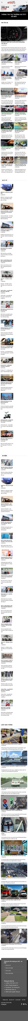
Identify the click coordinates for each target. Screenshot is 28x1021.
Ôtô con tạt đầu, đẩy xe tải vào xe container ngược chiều (6, 96)
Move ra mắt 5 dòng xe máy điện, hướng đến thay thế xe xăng (6, 261)
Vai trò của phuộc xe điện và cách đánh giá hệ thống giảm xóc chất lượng (7, 661)
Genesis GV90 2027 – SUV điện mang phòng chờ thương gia (7, 211)
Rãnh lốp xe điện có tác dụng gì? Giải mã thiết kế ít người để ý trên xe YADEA (7, 679)
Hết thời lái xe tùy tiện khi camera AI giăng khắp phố (11, 810)
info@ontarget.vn (13, 985)
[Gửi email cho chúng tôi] (23, 1004)
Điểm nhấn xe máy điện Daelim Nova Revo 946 (7, 310)
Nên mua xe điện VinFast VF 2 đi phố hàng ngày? (7, 439)
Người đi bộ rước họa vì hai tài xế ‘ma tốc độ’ (20, 62)
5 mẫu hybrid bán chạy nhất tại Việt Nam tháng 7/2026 (6, 131)
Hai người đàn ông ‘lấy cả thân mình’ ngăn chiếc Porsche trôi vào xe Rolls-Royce (20, 131)
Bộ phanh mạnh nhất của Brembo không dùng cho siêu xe (13, 42)
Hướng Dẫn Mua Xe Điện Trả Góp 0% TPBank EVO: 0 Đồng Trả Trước (7, 558)
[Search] (26, 2)
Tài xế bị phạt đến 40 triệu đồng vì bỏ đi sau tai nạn (11, 944)
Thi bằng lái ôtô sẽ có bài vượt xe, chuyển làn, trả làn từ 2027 (13, 766)
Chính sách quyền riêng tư (13, 991)
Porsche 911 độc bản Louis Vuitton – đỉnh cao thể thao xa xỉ (7, 165)
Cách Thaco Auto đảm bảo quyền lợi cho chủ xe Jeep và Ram (21, 148)
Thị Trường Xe (16, 987)
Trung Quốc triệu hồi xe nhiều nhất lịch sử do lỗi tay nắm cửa (6, 62)
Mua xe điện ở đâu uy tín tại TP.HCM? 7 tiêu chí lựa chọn (6, 541)
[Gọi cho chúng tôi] (26, 1004)
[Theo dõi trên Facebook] (21, 1004)
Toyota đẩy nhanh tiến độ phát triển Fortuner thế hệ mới (7, 113)
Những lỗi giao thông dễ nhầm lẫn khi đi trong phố (11, 743)
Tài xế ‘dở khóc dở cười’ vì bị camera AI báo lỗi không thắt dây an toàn (13, 833)
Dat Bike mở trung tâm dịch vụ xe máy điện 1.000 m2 (7, 230)
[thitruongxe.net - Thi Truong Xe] (11, 2)
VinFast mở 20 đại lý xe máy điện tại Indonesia (6, 402)
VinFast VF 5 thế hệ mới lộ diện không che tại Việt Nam (20, 113)
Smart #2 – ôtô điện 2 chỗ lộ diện (6, 279)
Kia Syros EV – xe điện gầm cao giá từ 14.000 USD (6, 366)
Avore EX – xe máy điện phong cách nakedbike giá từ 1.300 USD (7, 347)
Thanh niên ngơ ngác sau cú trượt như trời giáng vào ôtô (20, 165)
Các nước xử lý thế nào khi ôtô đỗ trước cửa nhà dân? (12, 921)
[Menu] (2, 2)
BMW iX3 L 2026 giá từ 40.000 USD (7, 193)
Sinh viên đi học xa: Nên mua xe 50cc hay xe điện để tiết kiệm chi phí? (7, 576)
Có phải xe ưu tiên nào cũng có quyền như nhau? (11, 899)
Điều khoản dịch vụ (11, 989)
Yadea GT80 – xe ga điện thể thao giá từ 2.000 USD (6, 291)
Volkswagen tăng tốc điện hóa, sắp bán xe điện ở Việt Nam (7, 383)
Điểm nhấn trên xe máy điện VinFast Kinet (6, 249)
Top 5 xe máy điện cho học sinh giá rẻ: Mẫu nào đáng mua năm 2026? (6, 625)
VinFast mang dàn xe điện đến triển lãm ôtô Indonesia (7, 328)
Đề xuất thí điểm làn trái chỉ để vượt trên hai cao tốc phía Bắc (13, 877)
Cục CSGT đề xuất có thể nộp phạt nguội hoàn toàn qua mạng (13, 855)
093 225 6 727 (14, 983)
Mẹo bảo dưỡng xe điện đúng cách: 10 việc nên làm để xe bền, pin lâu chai (7, 468)
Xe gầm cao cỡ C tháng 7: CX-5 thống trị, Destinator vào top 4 (6, 78)
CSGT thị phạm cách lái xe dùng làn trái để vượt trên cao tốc (13, 788)
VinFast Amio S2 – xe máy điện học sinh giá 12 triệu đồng (7, 420)
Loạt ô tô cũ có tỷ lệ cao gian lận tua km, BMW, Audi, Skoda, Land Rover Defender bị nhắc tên (7, 148)
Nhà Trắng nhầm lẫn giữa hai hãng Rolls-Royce (20, 78)
